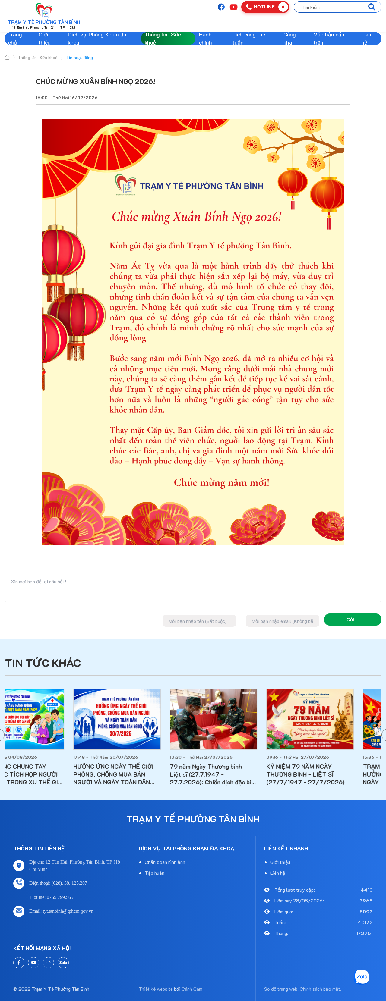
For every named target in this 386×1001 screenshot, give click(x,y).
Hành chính (205, 38)
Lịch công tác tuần (249, 38)
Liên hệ (366, 38)
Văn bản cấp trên (329, 38)
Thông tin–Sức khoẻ (162, 38)
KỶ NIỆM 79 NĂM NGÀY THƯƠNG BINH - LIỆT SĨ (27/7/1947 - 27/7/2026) (333, 774)
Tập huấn (154, 873)
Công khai (289, 38)
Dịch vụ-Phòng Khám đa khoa (97, 38)
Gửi (350, 619)
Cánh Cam (192, 989)
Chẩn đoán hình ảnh (165, 862)
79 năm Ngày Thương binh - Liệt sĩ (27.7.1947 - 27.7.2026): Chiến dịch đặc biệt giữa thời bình (241, 774)
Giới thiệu (45, 38)
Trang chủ (15, 38)
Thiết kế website (156, 989)
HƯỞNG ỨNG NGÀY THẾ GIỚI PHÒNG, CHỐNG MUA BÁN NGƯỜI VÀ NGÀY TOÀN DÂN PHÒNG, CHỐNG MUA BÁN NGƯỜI (141, 774)
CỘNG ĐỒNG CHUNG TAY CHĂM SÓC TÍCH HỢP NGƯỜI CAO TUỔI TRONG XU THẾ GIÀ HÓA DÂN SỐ (47, 774)
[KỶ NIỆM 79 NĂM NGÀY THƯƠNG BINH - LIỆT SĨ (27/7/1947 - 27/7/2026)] (337, 719)
